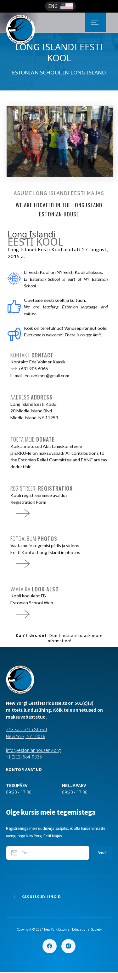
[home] (29, 22)
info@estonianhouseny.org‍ (33, 750)
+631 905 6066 (33, 368)
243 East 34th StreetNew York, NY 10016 (26, 732)
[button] (60, 6)
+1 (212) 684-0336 (24, 756)
